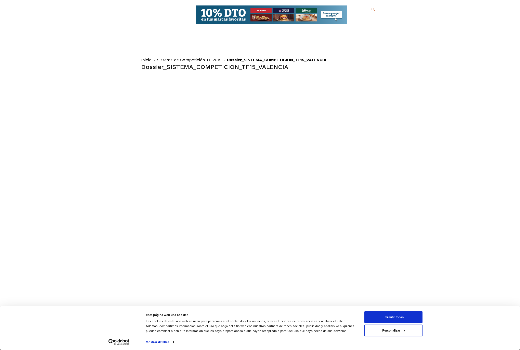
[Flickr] (357, 24)
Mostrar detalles (157, 342)
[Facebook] (357, 18)
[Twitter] (363, 17)
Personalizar (391, 330)
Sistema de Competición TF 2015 (189, 59)
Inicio (146, 59)
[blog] (368, 17)
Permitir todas (394, 317)
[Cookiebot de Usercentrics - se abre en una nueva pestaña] (119, 342)
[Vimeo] (363, 24)
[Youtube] (370, 24)
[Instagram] (375, 18)
